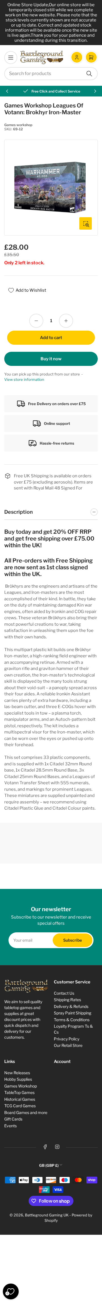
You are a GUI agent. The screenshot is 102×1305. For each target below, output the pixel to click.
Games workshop (18, 125)
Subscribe (72, 940)
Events (10, 1125)
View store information (24, 379)
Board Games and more (25, 1112)
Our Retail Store (68, 1045)
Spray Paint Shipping (72, 1012)
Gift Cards (13, 1119)
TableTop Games (19, 1092)
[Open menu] (10, 57)
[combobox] (51, 73)
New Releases (17, 1072)
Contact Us (64, 993)
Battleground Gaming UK (47, 1215)
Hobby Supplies (18, 1079)
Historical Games (19, 1099)
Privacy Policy (66, 1038)
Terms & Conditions (72, 1019)
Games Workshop (20, 1086)
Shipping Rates (67, 999)
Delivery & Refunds (71, 1006)
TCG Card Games (20, 1105)
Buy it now (51, 358)
